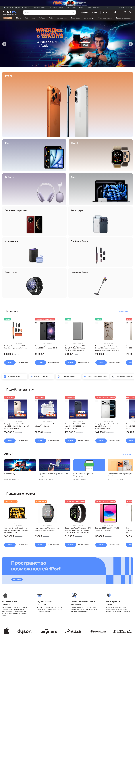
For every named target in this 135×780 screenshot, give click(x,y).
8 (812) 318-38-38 (125, 8)
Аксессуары (62, 18)
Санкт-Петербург (13, 8)
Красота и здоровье (124, 18)
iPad (26, 18)
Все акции (127, 454)
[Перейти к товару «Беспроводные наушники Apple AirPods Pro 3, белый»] (48, 409)
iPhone (18, 18)
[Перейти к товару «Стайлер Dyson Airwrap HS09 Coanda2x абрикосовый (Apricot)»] (17, 330)
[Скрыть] (130, 3)
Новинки (84, 12)
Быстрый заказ (23, 362)
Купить (9, 362)
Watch (51, 18)
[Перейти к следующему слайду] (131, 44)
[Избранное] (125, 12)
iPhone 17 (7, 18)
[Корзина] (130, 12)
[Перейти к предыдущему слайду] (4, 44)
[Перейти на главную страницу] (10, 12)
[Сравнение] (120, 12)
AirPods (42, 18)
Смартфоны (75, 18)
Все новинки (123, 311)
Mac (33, 18)
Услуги (105, 12)
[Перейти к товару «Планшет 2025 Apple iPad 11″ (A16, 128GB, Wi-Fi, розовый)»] (108, 513)
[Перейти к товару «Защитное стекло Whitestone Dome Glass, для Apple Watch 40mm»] (48, 513)
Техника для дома (105, 18)
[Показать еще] (106, 7)
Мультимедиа (89, 18)
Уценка (94, 12)
